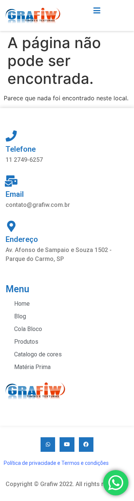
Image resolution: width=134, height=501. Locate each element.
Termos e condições (85, 463)
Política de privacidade (30, 463)
